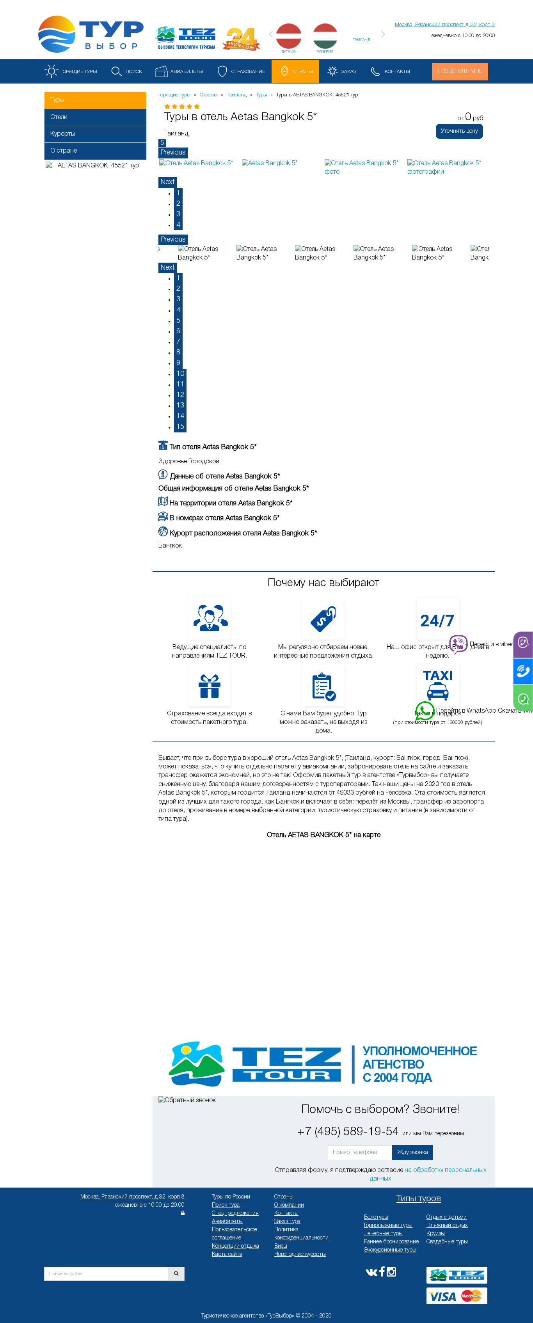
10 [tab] (180, 374)
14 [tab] (180, 416)
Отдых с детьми (446, 1217)
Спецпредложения (235, 1213)
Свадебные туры (447, 1242)
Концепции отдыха (235, 1246)
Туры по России (231, 1197)
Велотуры (376, 1217)
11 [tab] (180, 384)
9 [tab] (178, 363)
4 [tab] (178, 225)
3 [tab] (178, 214)
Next (167, 182)
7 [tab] (178, 342)
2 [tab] (178, 204)
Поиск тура (226, 1205)
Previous (173, 152)
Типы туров (418, 1199)
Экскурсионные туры (390, 1250)
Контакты (286, 1213)
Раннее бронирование (391, 1242)
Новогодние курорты (300, 1254)
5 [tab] (178, 321)
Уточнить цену (459, 131)
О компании (289, 1205)
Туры (57, 100)
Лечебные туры (383, 1233)
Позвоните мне (460, 71)
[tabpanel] (199, 163)
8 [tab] (178, 352)
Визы (280, 1246)
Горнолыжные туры (388, 1225)
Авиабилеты (227, 1221)
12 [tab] (180, 395)
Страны (283, 1197)
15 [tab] (180, 427)
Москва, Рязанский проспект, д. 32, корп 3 (445, 25)
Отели (59, 117)
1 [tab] (178, 193)
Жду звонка (412, 1152)
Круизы (435, 1233)
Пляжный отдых (447, 1225)
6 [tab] (178, 331)
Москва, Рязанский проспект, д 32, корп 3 (132, 1197)
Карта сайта (227, 1254)
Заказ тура (287, 1221)
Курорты (62, 134)
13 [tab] (180, 405)
